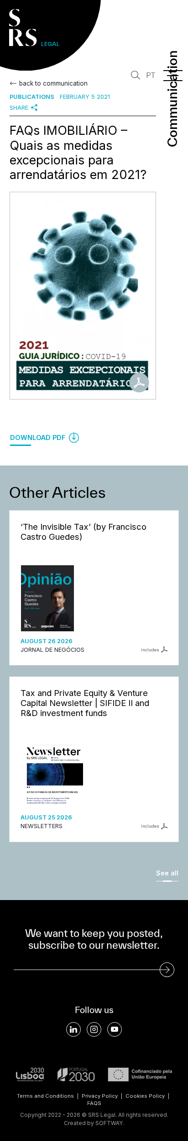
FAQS (94, 1103)
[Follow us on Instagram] (94, 1029)
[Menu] (173, 75)
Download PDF (38, 437)
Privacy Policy (100, 1096)
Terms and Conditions (45, 1096)
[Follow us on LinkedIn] (73, 1029)
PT (150, 75)
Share (19, 107)
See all (167, 873)
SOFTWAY (109, 1123)
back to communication (53, 83)
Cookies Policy (145, 1096)
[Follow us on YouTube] (114, 1029)
